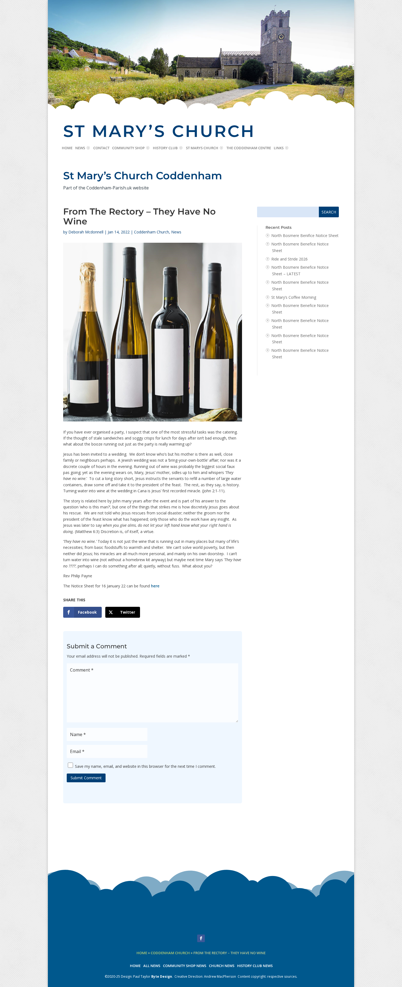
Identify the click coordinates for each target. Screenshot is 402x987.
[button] (201, 938)
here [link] (155, 585)
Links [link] (279, 148)
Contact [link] (101, 148)
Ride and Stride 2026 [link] (289, 259)
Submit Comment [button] (86, 777)
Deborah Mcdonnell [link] (85, 232)
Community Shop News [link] (184, 966)
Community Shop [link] (128, 148)
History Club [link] (165, 148)
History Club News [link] (255, 966)
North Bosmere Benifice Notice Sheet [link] (305, 235)
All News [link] (151, 966)
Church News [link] (221, 966)
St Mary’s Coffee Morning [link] (293, 297)
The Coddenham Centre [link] (248, 148)
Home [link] (67, 148)
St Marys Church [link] (202, 148)
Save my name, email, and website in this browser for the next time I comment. (145, 766)
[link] (82, 612)
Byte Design (161, 976)
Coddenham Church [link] (151, 232)
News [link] (80, 148)
